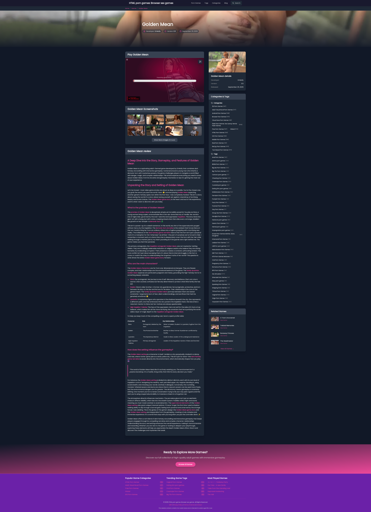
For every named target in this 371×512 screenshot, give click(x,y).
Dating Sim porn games (222, 189)
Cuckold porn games (220, 185)
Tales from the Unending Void (219, 488)
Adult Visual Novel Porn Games (224, 110)
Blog (226, 3)
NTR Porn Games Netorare (222, 256)
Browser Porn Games (221, 117)
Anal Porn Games (219, 157)
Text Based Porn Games (222, 150)
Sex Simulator (218, 274)
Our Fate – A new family (217, 485)
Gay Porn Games (219, 209)
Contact (199, 505)
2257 (170, 505)
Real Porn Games (219, 143)
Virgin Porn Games (220, 298)
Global (234, 129)
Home (127, 8)
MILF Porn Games (219, 253)
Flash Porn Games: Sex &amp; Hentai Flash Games (227, 125)
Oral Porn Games (219, 260)
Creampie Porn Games (221, 182)
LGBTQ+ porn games (221, 246)
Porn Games (196, 3)
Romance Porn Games (221, 267)
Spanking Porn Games (221, 284)
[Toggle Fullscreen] (200, 61)
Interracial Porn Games (221, 239)
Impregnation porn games (222, 230)
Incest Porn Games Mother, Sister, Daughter (227, 235)
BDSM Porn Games (220, 164)
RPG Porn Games (219, 270)
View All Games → (227, 349)
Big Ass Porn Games (220, 168)
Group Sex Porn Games (221, 213)
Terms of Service (189, 505)
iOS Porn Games (219, 136)
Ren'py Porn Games (220, 146)
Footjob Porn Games (220, 199)
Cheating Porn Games (221, 178)
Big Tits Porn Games (220, 171)
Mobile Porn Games (220, 139)
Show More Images (164, 140)
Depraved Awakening (216, 491)
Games (133, 8)
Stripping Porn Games (221, 288)
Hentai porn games (220, 227)
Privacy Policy (178, 505)
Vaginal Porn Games (220, 295)
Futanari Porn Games (220, 206)
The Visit (211, 494)
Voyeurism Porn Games (221, 302)
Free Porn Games (219, 129)
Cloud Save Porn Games (222, 120)
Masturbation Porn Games (222, 250)
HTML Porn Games (220, 133)
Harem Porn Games (220, 223)
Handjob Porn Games (221, 216)
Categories (216, 3)
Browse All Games (185, 464)
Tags (206, 3)
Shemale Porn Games (221, 277)
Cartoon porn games (220, 175)
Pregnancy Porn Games (221, 263)
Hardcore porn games (221, 220)
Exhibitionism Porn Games (222, 192)
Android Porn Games (221, 113)
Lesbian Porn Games (220, 243)
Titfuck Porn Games (220, 291)
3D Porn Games (219, 106)
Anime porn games (220, 161)
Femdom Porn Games (221, 195)
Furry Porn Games (219, 202)
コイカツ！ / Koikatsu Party (218, 482)
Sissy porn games (219, 281)
